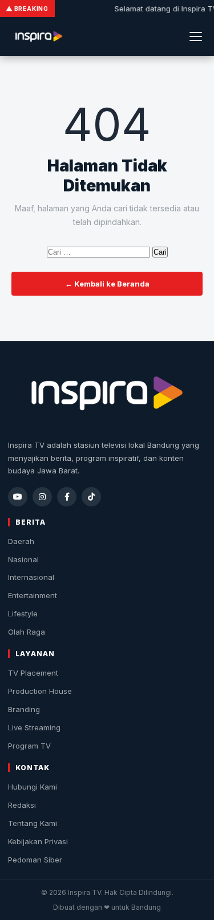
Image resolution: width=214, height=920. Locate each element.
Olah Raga (26, 631)
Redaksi (22, 804)
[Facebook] (66, 496)
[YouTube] (17, 496)
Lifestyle (23, 613)
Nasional (23, 559)
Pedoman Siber (35, 859)
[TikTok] (91, 496)
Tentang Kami (32, 823)
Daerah (21, 541)
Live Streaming (34, 727)
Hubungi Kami (32, 786)
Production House (40, 691)
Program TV (29, 745)
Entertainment (32, 595)
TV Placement (33, 672)
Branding (24, 709)
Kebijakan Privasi (38, 841)
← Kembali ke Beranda (107, 283)
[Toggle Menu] (195, 36)
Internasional (31, 577)
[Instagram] (42, 496)
